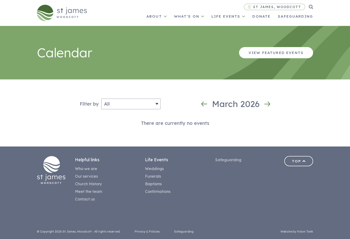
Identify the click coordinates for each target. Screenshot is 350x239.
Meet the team (88, 191)
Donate (261, 16)
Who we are (86, 168)
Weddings (154, 168)
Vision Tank (305, 231)
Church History (88, 183)
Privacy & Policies (147, 231)
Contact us (85, 199)
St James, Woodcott (277, 7)
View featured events (276, 52)
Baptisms (153, 183)
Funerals (153, 176)
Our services (86, 176)
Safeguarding (295, 16)
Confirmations (157, 191)
